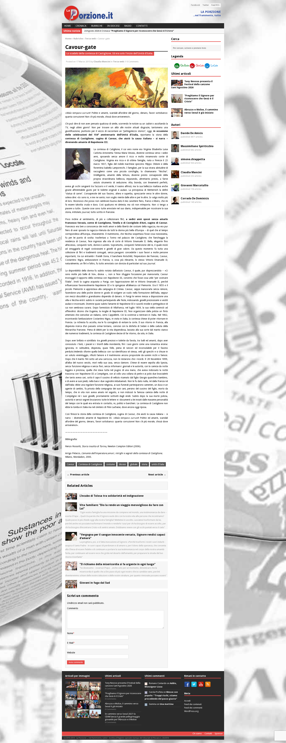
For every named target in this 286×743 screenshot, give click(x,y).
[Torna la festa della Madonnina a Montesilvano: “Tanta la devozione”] (95, 707)
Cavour (70, 464)
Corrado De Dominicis (195, 198)
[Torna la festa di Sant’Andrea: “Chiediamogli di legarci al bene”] (71, 716)
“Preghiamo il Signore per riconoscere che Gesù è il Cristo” (199, 98)
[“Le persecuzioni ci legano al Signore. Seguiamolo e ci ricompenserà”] (83, 698)
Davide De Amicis (192, 133)
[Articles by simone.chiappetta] (175, 163)
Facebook (195, 5)
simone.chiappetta (193, 159)
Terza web (118, 61)
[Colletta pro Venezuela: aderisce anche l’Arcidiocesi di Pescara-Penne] (71, 707)
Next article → (157, 474)
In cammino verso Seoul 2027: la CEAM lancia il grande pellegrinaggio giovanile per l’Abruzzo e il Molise (122, 717)
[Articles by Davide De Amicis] (175, 137)
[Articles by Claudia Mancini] (175, 176)
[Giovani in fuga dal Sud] (71, 586)
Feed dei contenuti (193, 704)
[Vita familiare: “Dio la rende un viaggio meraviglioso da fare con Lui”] (71, 509)
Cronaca (81, 25)
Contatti (141, 25)
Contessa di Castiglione (90, 464)
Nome (70, 633)
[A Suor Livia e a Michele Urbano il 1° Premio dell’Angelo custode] (95, 716)
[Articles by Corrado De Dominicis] (175, 202)
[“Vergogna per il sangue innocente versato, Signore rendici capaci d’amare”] (71, 539)
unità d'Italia (158, 464)
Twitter (205, 5)
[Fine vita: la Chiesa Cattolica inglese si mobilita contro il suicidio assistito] (83, 707)
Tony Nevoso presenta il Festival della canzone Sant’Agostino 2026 (192, 84)
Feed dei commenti (193, 707)
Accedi (187, 701)
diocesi (122, 464)
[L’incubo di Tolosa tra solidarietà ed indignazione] (71, 497)
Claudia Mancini (102, 61)
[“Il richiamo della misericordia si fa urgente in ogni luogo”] (71, 568)
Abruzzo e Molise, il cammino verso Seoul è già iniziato (121, 705)
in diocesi (113, 25)
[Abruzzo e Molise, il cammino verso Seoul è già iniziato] (177, 115)
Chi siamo (197, 733)
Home (67, 25)
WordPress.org (191, 711)
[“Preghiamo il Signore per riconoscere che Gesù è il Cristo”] (177, 101)
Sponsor (219, 733)
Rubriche (96, 25)
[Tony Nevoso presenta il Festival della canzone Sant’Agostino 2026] (177, 84)
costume (110, 464)
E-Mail (70, 643)
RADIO (127, 25)
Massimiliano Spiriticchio (197, 146)
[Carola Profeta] (146, 692)
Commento (72, 608)
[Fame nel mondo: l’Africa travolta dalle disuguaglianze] (83, 716)
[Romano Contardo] (146, 683)
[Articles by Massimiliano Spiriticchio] (175, 150)
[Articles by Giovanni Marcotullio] (175, 189)
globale (133, 464)
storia (144, 464)
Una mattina (166, 704)
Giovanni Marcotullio (194, 185)
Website (71, 652)
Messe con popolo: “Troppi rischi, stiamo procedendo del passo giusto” (161, 695)
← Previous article (78, 474)
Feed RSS (215, 5)
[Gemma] (146, 704)
